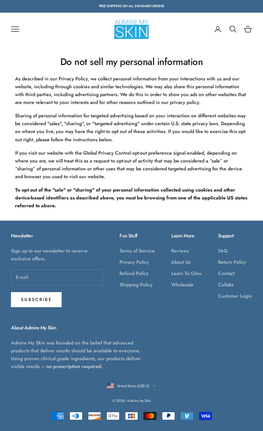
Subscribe (36, 299)
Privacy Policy (134, 262)
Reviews (180, 250)
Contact (226, 273)
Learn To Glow (186, 273)
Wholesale (182, 284)
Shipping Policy (136, 284)
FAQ (222, 250)
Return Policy (232, 262)
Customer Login (235, 295)
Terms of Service (137, 250)
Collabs (226, 284)
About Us (181, 262)
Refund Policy (134, 273)
